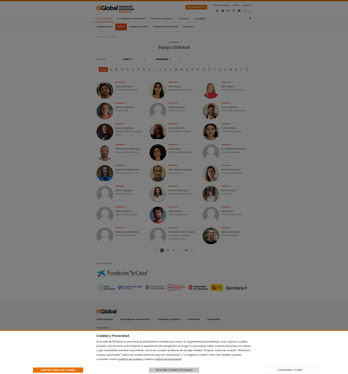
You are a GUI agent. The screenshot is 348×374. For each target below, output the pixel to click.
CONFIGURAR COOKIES (290, 370)
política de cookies (130, 359)
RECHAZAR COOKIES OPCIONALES (174, 370)
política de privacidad (168, 359)
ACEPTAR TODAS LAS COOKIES (58, 370)
